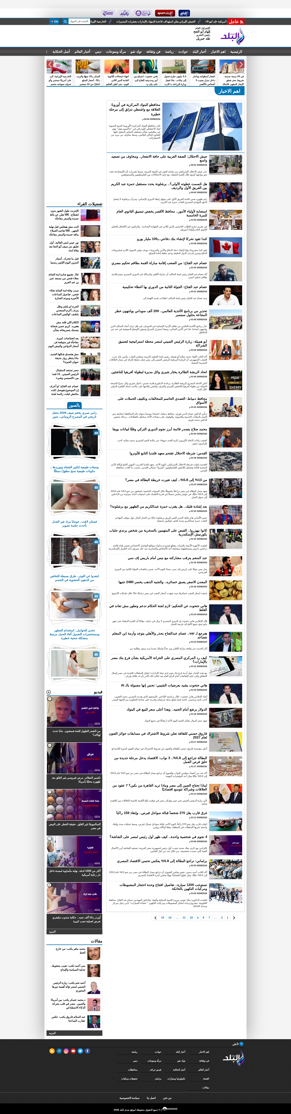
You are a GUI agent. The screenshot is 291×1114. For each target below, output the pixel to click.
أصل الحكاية (61, 51)
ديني (98, 51)
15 (162, 917)
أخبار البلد (199, 51)
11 (184, 917)
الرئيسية (236, 51)
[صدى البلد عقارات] (124, 13)
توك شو (136, 51)
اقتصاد (206, 1078)
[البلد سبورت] (165, 13)
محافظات (132, 1069)
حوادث (183, 51)
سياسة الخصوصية (129, 1097)
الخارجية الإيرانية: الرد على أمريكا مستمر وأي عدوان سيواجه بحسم (172, 21)
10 (191, 917)
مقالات (205, 1087)
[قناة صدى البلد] (184, 13)
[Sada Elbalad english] (108, 13)
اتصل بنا (151, 1097)
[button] (241, 64)
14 (169, 917)
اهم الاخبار (218, 51)
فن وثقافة (153, 51)
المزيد (52, 931)
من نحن (167, 1097)
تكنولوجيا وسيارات (176, 1078)
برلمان (158, 1078)
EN (56, 21)
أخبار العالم (82, 51)
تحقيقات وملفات (129, 1078)
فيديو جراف (155, 1069)
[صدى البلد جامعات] (143, 13)
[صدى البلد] (232, 36)
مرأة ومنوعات (116, 51)
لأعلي (235, 1044)
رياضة (169, 51)
